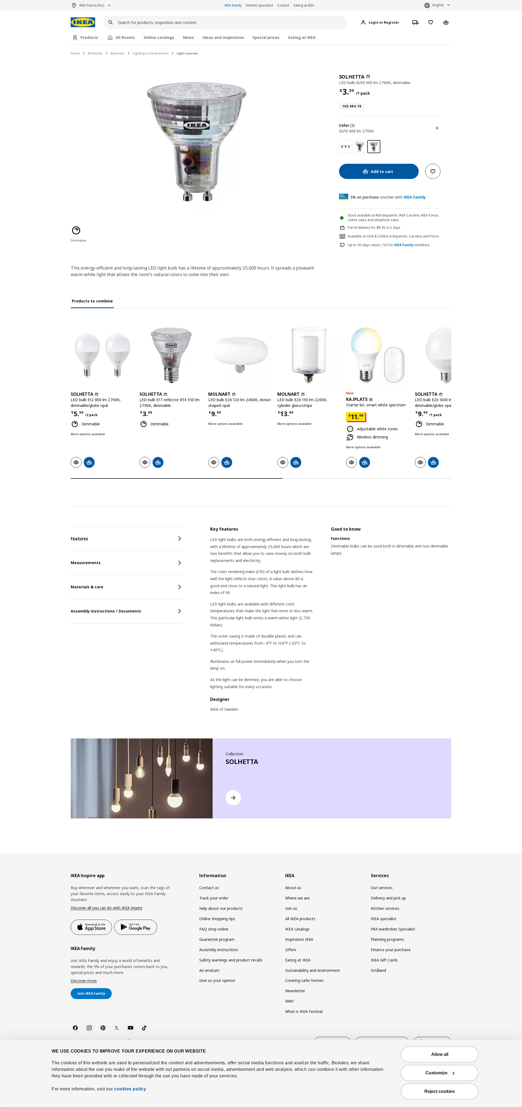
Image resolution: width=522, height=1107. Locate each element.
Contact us (209, 887)
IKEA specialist (383, 918)
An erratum (209, 970)
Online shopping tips (217, 918)
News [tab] (188, 37)
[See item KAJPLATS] (377, 355)
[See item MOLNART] (240, 355)
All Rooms (95, 53)
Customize (436, 1073)
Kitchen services (385, 908)
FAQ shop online (213, 929)
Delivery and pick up (388, 898)
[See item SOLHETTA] (102, 355)
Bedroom (118, 53)
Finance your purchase (391, 949)
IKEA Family (233, 5)
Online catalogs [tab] (159, 37)
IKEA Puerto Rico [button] (91, 5)
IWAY (289, 1001)
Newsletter (295, 990)
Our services (382, 887)
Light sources (187, 53)
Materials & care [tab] (87, 586)
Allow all (439, 1054)
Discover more (84, 980)
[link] (345, 146)
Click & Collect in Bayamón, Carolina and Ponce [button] (402, 236)
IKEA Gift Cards (384, 960)
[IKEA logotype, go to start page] (83, 22)
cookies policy (130, 1089)
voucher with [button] (388, 197)
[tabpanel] (330, 622)
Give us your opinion (217, 980)
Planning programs (387, 939)
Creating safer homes (304, 980)
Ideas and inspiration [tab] (223, 37)
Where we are (297, 898)
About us (293, 887)
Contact (283, 5)
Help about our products (221, 908)
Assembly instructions (218, 949)
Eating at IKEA (304, 5)
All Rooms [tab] (125, 37)
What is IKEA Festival (303, 1011)
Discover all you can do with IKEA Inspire (106, 907)
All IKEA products (300, 918)
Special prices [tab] (266, 37)
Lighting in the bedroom (151, 53)
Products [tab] (89, 37)
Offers (290, 949)
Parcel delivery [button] (359, 227)
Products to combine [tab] (92, 301)
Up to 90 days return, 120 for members (389, 245)
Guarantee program (216, 939)
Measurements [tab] (86, 562)
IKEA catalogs (297, 929)
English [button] (438, 5)
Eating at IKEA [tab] (302, 37)
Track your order (213, 898)
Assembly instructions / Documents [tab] (106, 611)
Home (75, 53)
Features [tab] (79, 538)
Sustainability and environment (312, 970)
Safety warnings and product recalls (230, 960)
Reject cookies (439, 1091)
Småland (378, 970)
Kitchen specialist (259, 5)
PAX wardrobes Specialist (393, 929)
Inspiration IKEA (299, 939)
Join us (291, 908)
